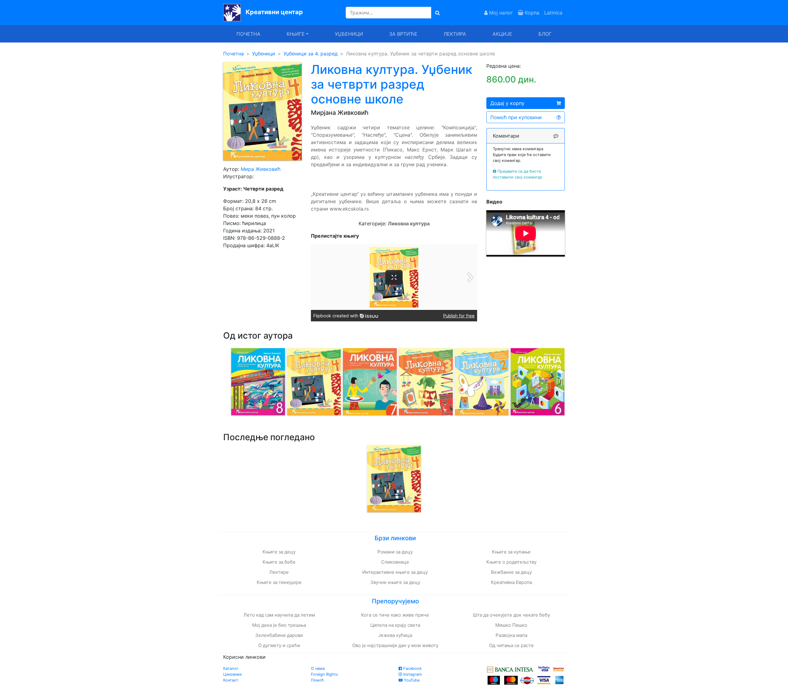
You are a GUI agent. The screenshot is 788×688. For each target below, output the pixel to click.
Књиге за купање (511, 552)
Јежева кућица (395, 635)
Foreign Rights (324, 674)
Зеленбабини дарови (279, 635)
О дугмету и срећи (279, 645)
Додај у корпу (507, 103)
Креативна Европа (511, 582)
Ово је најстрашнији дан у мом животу (395, 645)
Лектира (455, 34)
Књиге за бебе (279, 562)
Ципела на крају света (395, 625)
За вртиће (403, 34)
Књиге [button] (296, 34)
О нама (318, 668)
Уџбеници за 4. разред (310, 53)
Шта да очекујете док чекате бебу (511, 615)
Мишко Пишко (511, 625)
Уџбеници (349, 34)
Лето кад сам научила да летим (279, 615)
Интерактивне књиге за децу (395, 572)
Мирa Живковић (260, 169)
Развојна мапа (511, 635)
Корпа (531, 13)
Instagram (412, 674)
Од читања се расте (511, 645)
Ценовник (232, 674)
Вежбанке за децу (511, 572)
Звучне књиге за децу (395, 582)
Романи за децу (395, 552)
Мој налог (500, 13)
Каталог (231, 668)
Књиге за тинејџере (279, 582)
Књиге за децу (279, 552)
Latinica (553, 13)
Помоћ (317, 680)
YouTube (411, 680)
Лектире (279, 572)
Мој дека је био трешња (279, 625)
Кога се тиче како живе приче (395, 615)
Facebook (412, 668)
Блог (545, 34)
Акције (502, 34)
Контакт (230, 680)
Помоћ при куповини (516, 117)
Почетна (248, 34)
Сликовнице (395, 562)
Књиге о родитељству (511, 562)
